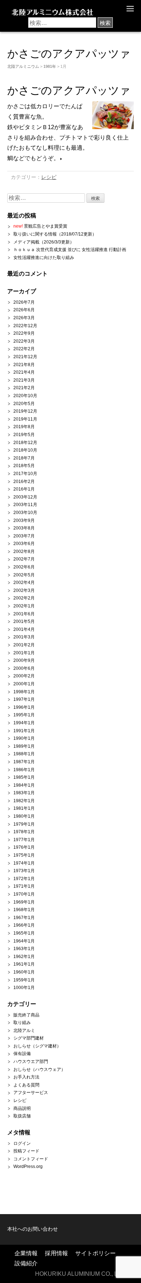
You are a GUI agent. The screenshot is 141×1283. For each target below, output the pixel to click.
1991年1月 (24, 730)
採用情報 (56, 1253)
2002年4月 (24, 582)
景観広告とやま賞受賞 (40, 226)
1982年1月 (24, 800)
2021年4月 (24, 372)
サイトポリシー (95, 1253)
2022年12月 (25, 325)
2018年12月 (25, 442)
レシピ (48, 177)
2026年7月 (24, 302)
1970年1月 (24, 894)
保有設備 (22, 1053)
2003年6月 (24, 543)
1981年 (49, 66)
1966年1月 (24, 925)
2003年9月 (24, 520)
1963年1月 (24, 948)
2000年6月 (24, 668)
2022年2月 (24, 348)
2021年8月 (24, 364)
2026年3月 (24, 317)
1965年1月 (24, 933)
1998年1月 (24, 691)
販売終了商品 (26, 1015)
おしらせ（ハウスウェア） (39, 1069)
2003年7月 (24, 536)
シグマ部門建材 (28, 1038)
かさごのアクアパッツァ (69, 90)
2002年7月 (24, 559)
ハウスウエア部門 (30, 1061)
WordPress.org (28, 1166)
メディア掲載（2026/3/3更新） (43, 242)
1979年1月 (24, 824)
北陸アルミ (24, 1030)
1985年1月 (24, 777)
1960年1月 (24, 972)
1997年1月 (24, 699)
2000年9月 (24, 660)
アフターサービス (30, 1092)
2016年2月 (24, 481)
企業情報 (26, 1253)
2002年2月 (24, 598)
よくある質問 (26, 1085)
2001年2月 (24, 644)
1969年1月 (24, 902)
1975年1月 (24, 855)
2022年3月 (24, 341)
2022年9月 (24, 333)
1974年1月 (24, 863)
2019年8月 (24, 426)
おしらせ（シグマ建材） (37, 1046)
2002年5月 (24, 574)
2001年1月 (24, 652)
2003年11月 (25, 504)
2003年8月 (24, 528)
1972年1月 (24, 878)
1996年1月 (24, 707)
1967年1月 (24, 917)
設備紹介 (26, 1263)
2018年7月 (24, 458)
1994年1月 (24, 722)
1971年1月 (24, 886)
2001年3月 (24, 637)
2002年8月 (24, 551)
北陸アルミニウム (23, 66)
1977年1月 (24, 839)
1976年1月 (24, 847)
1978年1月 (24, 831)
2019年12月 (25, 411)
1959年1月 (24, 980)
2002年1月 (24, 605)
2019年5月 (24, 434)
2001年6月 (24, 613)
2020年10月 (25, 395)
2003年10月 (25, 512)
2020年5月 (24, 403)
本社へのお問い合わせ (32, 1229)
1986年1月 (24, 769)
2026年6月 (24, 309)
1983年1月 (24, 792)
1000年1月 (24, 987)
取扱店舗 (22, 1116)
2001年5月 (24, 621)
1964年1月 (24, 941)
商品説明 (22, 1108)
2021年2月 (24, 387)
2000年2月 (24, 675)
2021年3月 (24, 380)
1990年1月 (24, 738)
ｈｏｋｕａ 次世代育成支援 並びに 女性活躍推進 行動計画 (69, 249)
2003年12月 (25, 497)
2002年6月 (24, 567)
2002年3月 (24, 590)
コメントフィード (30, 1158)
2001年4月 (24, 629)
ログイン (22, 1143)
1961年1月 (24, 964)
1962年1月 (24, 956)
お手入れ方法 (26, 1077)
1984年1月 (24, 785)
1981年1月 (24, 808)
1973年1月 (24, 870)
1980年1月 (24, 816)
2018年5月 (24, 465)
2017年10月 (25, 473)
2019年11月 (25, 419)
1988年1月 (24, 753)
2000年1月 (24, 683)
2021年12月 (25, 356)
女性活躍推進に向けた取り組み (43, 257)
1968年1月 (24, 909)
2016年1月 (24, 489)
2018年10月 (25, 450)
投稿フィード (26, 1151)
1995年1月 (24, 714)
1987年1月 (24, 761)
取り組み (22, 1022)
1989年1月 (24, 746)
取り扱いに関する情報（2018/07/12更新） (55, 234)
